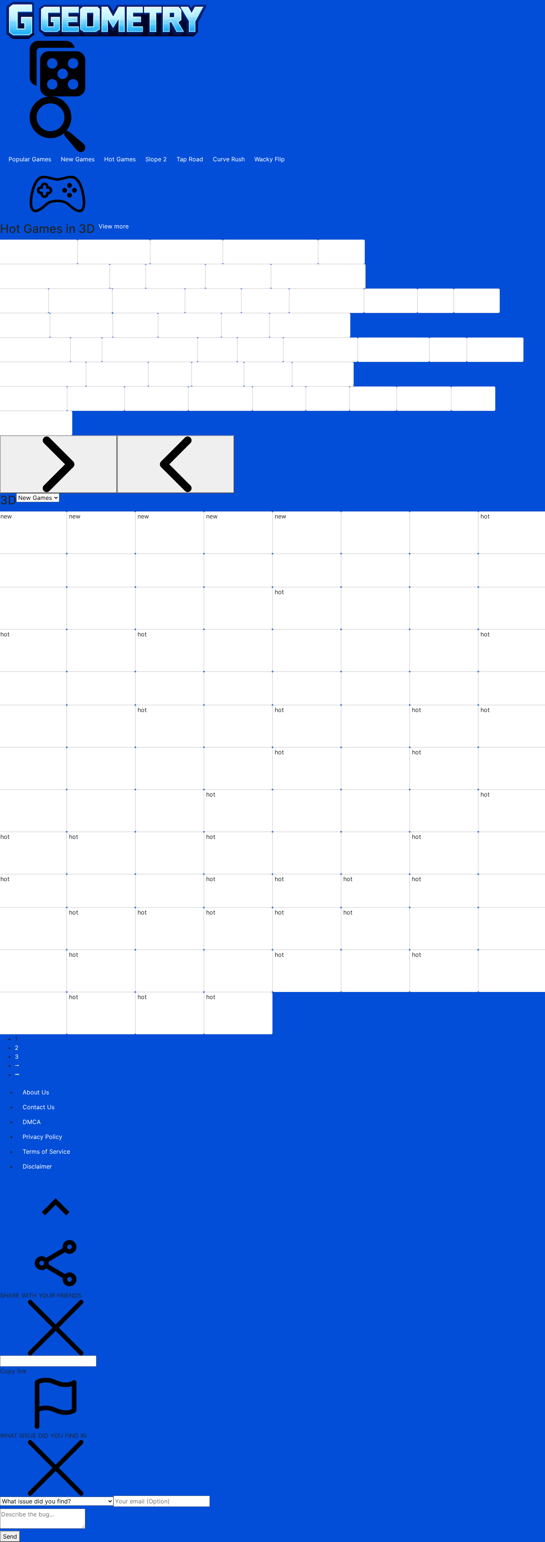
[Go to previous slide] (58, 464)
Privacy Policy (42, 1136)
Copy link (13, 1371)
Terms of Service (46, 1151)
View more (114, 226)
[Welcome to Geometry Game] (104, 20)
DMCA (32, 1122)
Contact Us (38, 1107)
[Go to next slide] (175, 464)
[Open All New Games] (272, 194)
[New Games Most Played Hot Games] (37, 497)
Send (10, 1536)
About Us (36, 1092)
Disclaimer (37, 1166)
